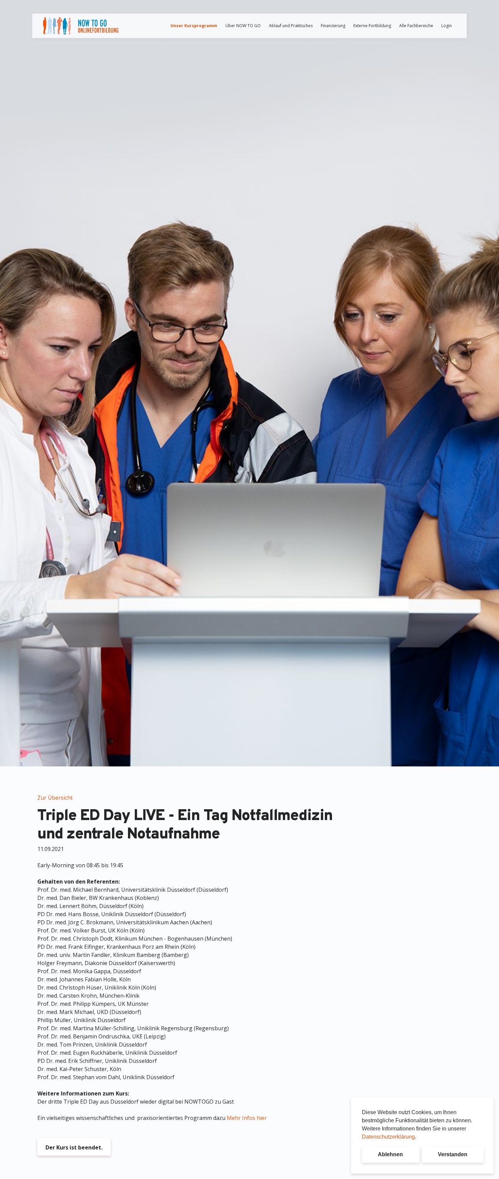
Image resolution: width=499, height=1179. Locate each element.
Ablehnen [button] (390, 1154)
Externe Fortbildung (372, 26)
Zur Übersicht (55, 797)
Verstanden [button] (452, 1154)
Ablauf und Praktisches (291, 26)
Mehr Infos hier (247, 1118)
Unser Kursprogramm (193, 26)
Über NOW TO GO (243, 26)
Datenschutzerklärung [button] (388, 1137)
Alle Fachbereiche (416, 26)
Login (446, 26)
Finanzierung (333, 26)
